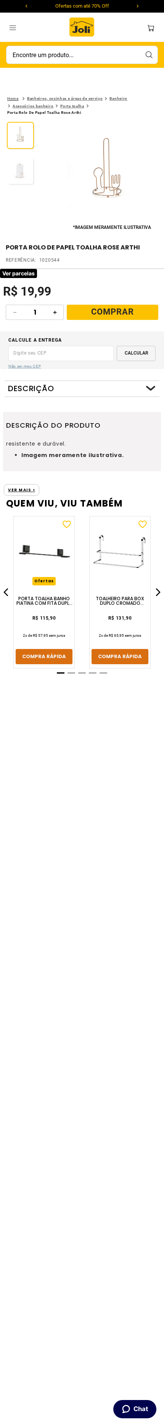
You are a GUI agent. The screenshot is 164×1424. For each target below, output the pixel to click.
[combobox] (82, 55)
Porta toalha (72, 106)
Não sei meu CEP (24, 366)
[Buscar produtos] (149, 55)
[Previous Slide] (26, 6)
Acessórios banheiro (33, 106)
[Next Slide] (137, 6)
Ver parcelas (18, 273)
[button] (107, 172)
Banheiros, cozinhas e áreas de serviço (65, 98)
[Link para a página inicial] (13, 98)
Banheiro (118, 98)
